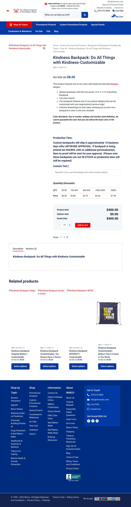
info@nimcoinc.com (115, 2)
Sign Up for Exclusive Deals (112, 5)
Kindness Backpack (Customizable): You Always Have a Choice (50, 354)
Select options (20, 366)
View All (63, 48)
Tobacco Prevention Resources (71, 438)
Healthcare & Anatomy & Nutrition (16, 444)
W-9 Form (70, 423)
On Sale (32, 421)
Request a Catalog (104, 8)
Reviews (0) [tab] (31, 248)
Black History (17, 409)
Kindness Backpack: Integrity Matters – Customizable (20, 354)
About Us (70, 398)
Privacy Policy (72, 468)
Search (32, 434)
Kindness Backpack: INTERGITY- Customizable (78, 354)
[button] (102, 11)
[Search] (84, 15)
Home (55, 45)
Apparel (14, 405)
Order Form (71, 419)
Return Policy (72, 427)
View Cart (33, 426)
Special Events (35, 410)
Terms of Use (58, 497)
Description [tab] (18, 248)
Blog (68, 453)
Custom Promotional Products (73, 45)
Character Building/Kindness (18, 423)
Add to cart (83, 225)
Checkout (33, 430)
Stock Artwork (54, 411)
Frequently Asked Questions (71, 412)
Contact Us (118, 8)
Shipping (70, 431)
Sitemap (46, 500)
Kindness (114, 84)
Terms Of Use (72, 457)
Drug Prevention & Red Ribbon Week (18, 433)
